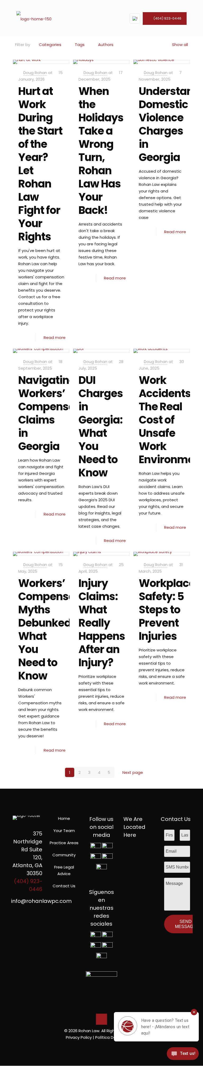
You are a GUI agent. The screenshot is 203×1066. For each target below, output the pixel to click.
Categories (50, 44)
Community (64, 855)
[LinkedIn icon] (104, 1046)
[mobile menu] (114, 18)
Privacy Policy (79, 1037)
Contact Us (64, 886)
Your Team (64, 830)
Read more (55, 337)
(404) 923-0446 (167, 18)
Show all (180, 44)
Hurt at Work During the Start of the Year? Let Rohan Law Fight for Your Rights (40, 164)
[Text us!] (183, 1055)
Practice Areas (64, 843)
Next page (132, 772)
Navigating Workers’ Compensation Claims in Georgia (56, 413)
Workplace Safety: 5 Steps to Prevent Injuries (167, 610)
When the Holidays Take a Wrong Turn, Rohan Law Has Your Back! (101, 151)
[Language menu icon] (135, 18)
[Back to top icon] (101, 1019)
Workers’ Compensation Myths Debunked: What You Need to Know (56, 629)
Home (64, 818)
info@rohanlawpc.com (41, 901)
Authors (105, 44)
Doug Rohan (35, 72)
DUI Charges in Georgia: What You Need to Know (101, 426)
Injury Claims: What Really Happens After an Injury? (102, 623)
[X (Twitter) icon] (99, 1046)
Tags (80, 44)
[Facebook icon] (93, 1046)
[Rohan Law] (34, 18)
